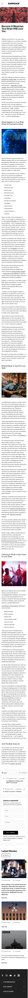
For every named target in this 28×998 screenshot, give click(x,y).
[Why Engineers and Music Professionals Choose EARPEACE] (14, 868)
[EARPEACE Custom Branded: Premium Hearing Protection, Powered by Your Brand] (14, 910)
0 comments (23, 772)
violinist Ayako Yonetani (18, 271)
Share (5, 772)
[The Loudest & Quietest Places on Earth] (14, 939)
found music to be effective (11, 273)
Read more (4, 897)
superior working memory (17, 508)
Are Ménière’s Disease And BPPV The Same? (14, 782)
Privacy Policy (12, 838)
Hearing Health (6, 932)
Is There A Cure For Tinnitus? (12, 791)
